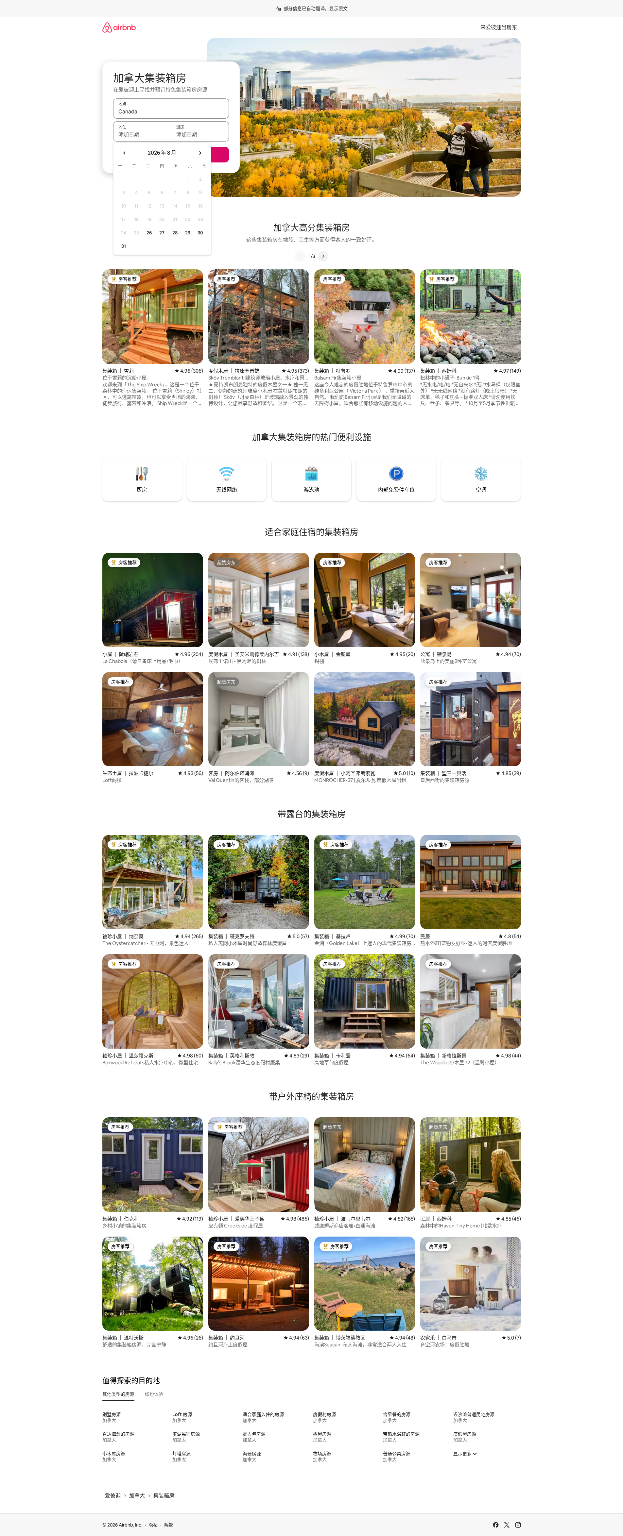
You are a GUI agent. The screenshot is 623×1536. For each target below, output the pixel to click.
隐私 (153, 1525)
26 (149, 233)
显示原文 (338, 8)
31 (123, 246)
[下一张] (323, 256)
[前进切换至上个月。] (125, 153)
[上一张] (300, 256)
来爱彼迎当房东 (498, 27)
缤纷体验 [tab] (154, 1394)
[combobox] (171, 111)
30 (200, 233)
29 (187, 233)
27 (161, 233)
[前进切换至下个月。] (200, 153)
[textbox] (142, 134)
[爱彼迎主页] (119, 27)
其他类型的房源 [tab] (118, 1394)
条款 (168, 1525)
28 (175, 233)
